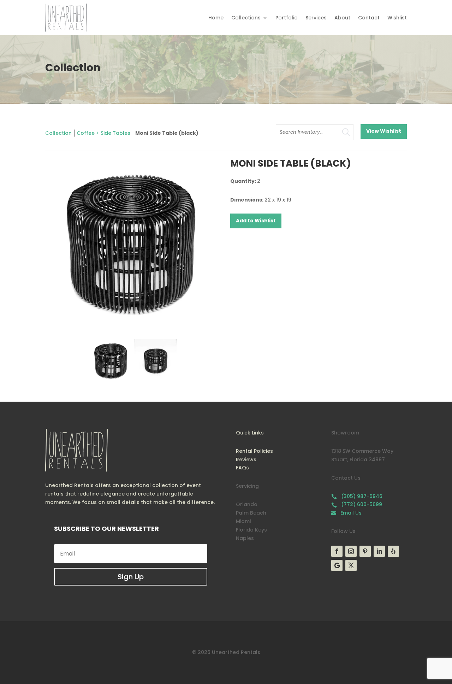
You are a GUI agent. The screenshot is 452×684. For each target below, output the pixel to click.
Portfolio (286, 17)
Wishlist (397, 17)
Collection (58, 133)
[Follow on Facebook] (337, 551)
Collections (246, 17)
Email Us (346, 512)
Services (316, 17)
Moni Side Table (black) (166, 133)
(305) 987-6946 (356, 496)
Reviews (246, 459)
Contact (369, 17)
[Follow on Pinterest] (365, 551)
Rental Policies (254, 451)
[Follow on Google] (337, 565)
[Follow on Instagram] (351, 551)
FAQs (242, 467)
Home (216, 17)
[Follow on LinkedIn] (379, 551)
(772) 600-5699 (356, 504)
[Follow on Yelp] (393, 551)
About (342, 17)
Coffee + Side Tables (103, 133)
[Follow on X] (351, 565)
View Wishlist (383, 130)
